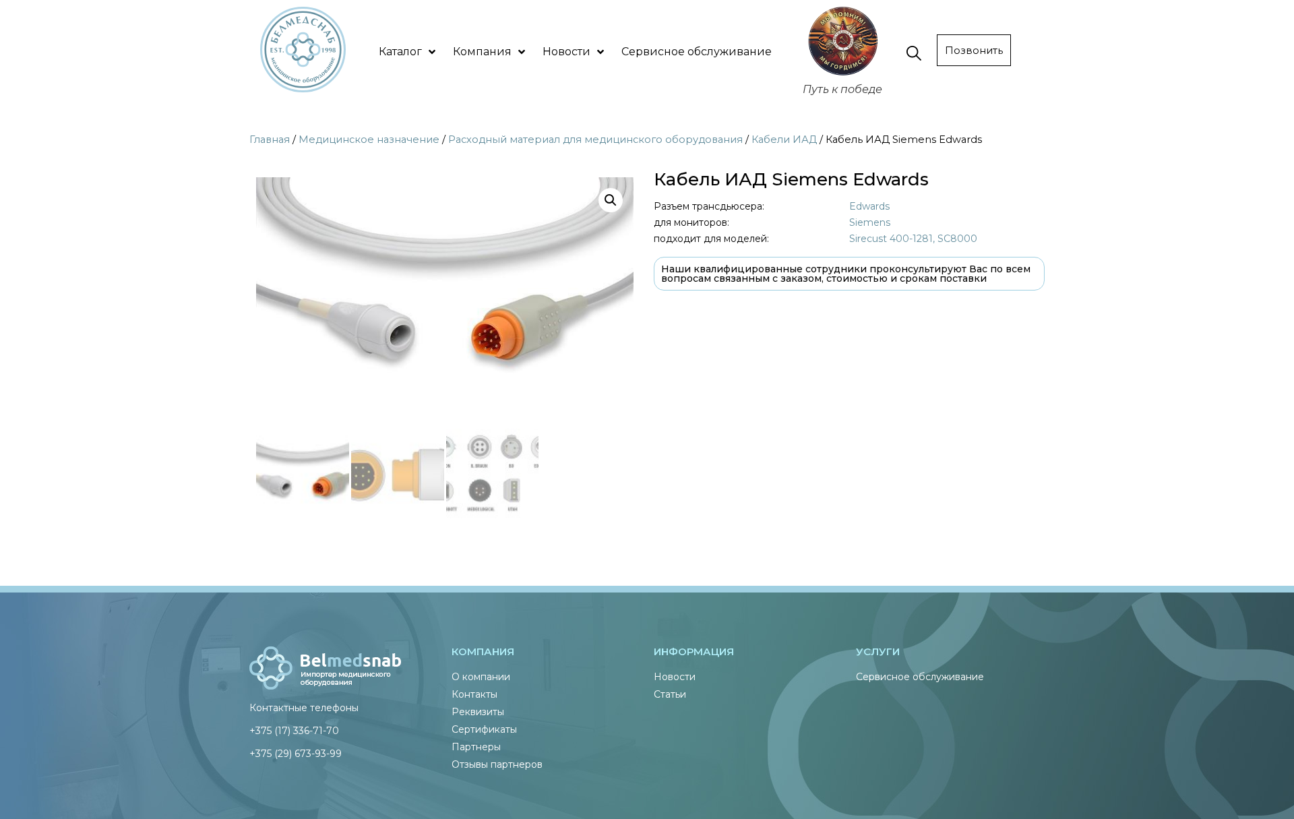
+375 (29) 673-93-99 (295, 754)
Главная (269, 139)
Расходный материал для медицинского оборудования (595, 139)
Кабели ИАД (784, 139)
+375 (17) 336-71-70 (294, 731)
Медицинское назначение (369, 139)
